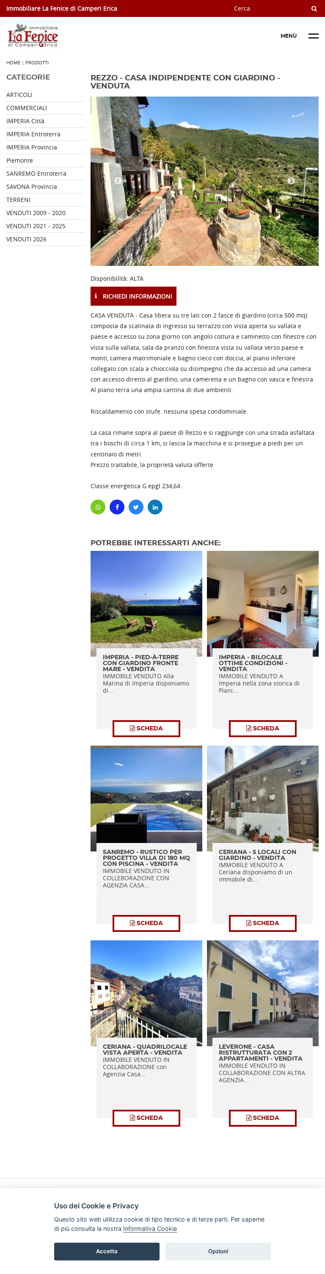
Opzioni (218, 1251)
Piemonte (19, 160)
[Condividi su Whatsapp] (98, 507)
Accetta (107, 1251)
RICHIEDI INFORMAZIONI (136, 296)
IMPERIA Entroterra (33, 134)
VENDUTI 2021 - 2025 (36, 226)
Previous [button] (118, 181)
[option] (205, 181)
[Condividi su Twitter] (136, 507)
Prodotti (37, 62)
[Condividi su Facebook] (117, 507)
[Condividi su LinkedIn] (155, 507)
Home (13, 62)
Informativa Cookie (150, 1228)
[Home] (69, 36)
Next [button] (291, 181)
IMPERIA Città (25, 121)
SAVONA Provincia (31, 186)
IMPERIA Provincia (31, 147)
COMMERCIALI (26, 108)
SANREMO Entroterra (36, 173)
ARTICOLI (19, 95)
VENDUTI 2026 (26, 239)
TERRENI (18, 200)
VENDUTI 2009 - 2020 (36, 213)
